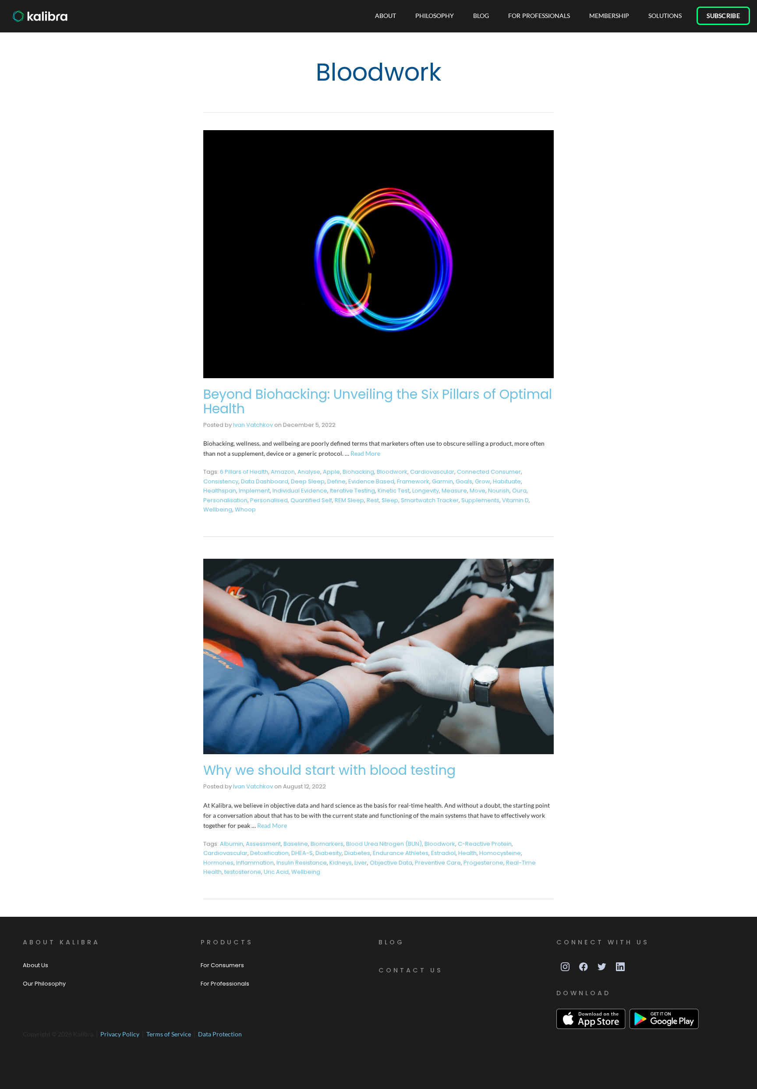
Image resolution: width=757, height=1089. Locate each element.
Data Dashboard (264, 481)
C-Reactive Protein (485, 844)
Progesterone (483, 862)
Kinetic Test (394, 490)
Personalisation (225, 500)
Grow (482, 481)
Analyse (308, 472)
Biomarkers (327, 844)
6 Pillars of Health (244, 472)
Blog (481, 15)
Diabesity (328, 853)
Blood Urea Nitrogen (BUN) (384, 844)
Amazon (283, 472)
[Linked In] (620, 966)
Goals (464, 481)
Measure (454, 490)
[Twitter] (602, 966)
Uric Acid (276, 872)
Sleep (390, 500)
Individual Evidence (299, 490)
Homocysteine (500, 853)
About (385, 15)
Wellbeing (217, 509)
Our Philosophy (44, 983)
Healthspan (219, 490)
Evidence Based (371, 481)
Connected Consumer (489, 472)
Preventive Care (438, 862)
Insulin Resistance (301, 862)
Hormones (218, 862)
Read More (365, 453)
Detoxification (269, 853)
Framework (413, 481)
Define (336, 481)
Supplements (480, 500)
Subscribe (723, 15)
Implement (254, 490)
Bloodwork (392, 472)
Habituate (507, 481)
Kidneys (340, 862)
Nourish (498, 490)
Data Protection (220, 1034)
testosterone (242, 872)
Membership (609, 15)
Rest (373, 500)
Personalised (269, 500)
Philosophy (434, 15)
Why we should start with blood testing (329, 770)
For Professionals (539, 15)
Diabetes (357, 853)
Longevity (425, 490)
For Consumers (222, 965)
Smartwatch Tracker (430, 500)
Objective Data (391, 862)
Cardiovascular (432, 472)
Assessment (263, 844)
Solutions (665, 15)
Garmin (442, 481)
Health (467, 853)
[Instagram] (565, 966)
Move (477, 490)
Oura (519, 490)
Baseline (295, 844)
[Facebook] (583, 966)
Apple (331, 472)
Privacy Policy (120, 1034)
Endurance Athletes (400, 853)
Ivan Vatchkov (253, 425)
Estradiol (443, 853)
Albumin (231, 844)
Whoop (245, 509)
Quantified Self (311, 500)
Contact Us (410, 970)
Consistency (220, 481)
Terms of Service (169, 1034)
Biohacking (358, 472)
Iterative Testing (352, 490)
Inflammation (255, 862)
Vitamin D (515, 500)
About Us (35, 965)
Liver (360, 862)
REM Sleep (349, 500)
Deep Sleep (308, 481)
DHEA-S (302, 853)
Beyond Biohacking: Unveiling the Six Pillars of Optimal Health (377, 401)
